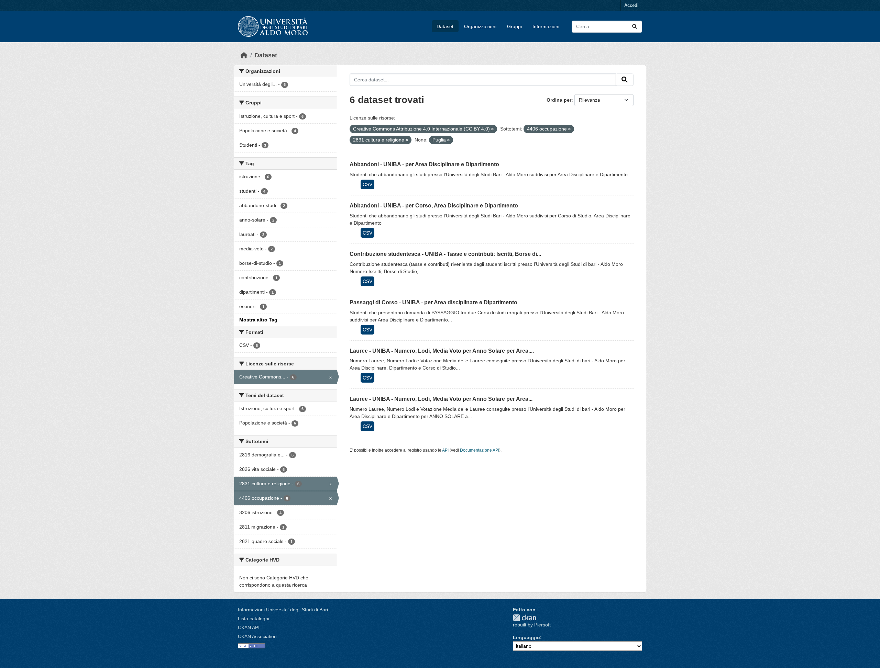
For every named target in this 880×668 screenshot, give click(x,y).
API (445, 450)
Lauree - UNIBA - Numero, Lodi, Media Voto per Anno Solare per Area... (441, 399)
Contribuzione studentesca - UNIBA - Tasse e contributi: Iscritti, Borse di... (445, 254)
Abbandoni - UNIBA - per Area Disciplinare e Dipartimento (424, 164)
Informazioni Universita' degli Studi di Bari (283, 609)
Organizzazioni (480, 26)
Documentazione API (479, 450)
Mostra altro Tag (258, 319)
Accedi (631, 5)
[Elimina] (492, 129)
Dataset (445, 26)
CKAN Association (257, 636)
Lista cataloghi (253, 618)
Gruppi (514, 26)
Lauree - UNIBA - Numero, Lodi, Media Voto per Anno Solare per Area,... (442, 351)
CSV (367, 184)
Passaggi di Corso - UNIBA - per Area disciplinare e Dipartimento (433, 302)
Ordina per (559, 100)
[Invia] (634, 27)
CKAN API (249, 627)
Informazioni (545, 26)
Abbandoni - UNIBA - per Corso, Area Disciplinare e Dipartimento (434, 205)
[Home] (244, 55)
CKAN (524, 617)
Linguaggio (526, 637)
